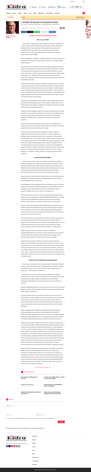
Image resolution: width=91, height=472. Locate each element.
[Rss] (19, 446)
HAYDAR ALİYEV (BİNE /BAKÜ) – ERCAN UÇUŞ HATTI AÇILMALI (54, 377)
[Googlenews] (17, 446)
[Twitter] (9, 446)
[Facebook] (7, 446)
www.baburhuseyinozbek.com (43, 367)
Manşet (39, 24)
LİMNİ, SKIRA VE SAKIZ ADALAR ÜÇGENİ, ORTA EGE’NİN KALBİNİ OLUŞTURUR (52, 393)
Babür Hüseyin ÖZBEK (33, 24)
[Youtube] (14, 446)
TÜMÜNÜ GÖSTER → (80, 17)
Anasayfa (25, 24)
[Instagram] (12, 446)
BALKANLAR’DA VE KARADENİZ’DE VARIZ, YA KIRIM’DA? (53, 385)
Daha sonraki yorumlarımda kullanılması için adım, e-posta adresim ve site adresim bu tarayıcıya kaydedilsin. (31, 418)
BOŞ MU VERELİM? (26, 17)
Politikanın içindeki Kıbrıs (27, 384)
